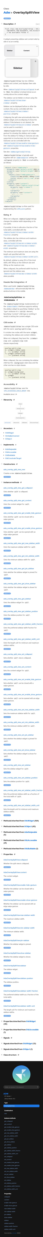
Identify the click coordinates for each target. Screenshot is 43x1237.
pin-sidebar (7, 1214)
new (5, 1113)
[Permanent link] (10, 214)
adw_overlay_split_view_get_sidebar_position (21, 611)
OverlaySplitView (9, 1106)
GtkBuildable (10, 455)
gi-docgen (14, 1233)
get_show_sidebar (9, 1142)
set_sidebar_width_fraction (12, 1186)
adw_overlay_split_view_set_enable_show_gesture (23, 694)
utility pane (21, 209)
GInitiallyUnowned (12, 436)
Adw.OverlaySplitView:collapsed (16, 860)
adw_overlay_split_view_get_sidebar (17, 599)
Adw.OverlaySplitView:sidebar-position (18, 978)
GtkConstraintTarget (13, 458)
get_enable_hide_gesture (11, 1127)
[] (2, 24)
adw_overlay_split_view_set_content (17, 667)
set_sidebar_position (10, 1183)
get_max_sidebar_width (11, 1133)
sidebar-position (9, 1223)
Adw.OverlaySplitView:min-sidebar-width (19, 928)
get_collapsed (8, 1121)
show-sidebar (8, 1217)
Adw (5, 1093)
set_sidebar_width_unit (11, 1189)
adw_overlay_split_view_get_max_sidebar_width (22, 543)
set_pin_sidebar (8, 1174)
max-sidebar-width (9, 1208)
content (6, 1200)
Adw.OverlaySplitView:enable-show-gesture (20, 900)
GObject (8, 439)
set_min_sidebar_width (11, 1171)
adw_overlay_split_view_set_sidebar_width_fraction (23, 790)
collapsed (7, 1197)
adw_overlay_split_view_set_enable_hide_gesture (22, 679)
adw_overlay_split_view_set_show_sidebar (19, 750)
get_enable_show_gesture (12, 1130)
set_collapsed (8, 1156)
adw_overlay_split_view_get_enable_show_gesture (23, 528)
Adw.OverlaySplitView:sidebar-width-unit (19, 1006)
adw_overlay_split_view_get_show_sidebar (20, 584)
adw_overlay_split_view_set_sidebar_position (20, 778)
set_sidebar (7, 1180)
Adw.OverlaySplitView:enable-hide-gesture (20, 885)
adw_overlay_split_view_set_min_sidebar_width (21, 722)
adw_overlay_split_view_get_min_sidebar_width (21, 556)
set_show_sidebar (9, 1177)
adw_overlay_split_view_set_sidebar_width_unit (21, 805)
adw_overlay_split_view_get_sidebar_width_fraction (23, 624)
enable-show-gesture (10, 1206)
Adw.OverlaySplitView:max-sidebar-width (19, 915)
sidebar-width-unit (9, 1229)
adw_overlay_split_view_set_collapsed (18, 654)
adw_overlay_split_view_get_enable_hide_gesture (22, 513)
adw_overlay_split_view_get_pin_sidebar (19, 568)
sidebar (6, 1220)
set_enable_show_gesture (12, 1165)
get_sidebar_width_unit (11, 1154)
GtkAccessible (10, 452)
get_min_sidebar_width (11, 1136)
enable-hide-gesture (10, 1203)
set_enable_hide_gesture (11, 1162)
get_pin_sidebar (9, 1139)
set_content (8, 1159)
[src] (37, 24)
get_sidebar (7, 1145)
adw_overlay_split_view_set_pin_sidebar (19, 735)
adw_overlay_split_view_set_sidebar (17, 765)
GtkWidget (9, 433)
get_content (8, 1124)
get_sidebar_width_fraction (12, 1151)
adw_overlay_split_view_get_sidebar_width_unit (22, 639)
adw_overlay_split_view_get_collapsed (18, 488)
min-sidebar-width (9, 1211)
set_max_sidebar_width (11, 1168)
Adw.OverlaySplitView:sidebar (15, 966)
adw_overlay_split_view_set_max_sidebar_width (22, 710)
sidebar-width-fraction (11, 1226)
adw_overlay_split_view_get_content (17, 500)
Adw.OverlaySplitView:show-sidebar (17, 953)
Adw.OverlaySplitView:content (15, 872)
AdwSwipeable (10, 449)
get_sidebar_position (10, 1148)
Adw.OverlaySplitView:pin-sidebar (16, 940)
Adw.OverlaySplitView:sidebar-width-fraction (21, 991)
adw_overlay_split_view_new (14, 469)
